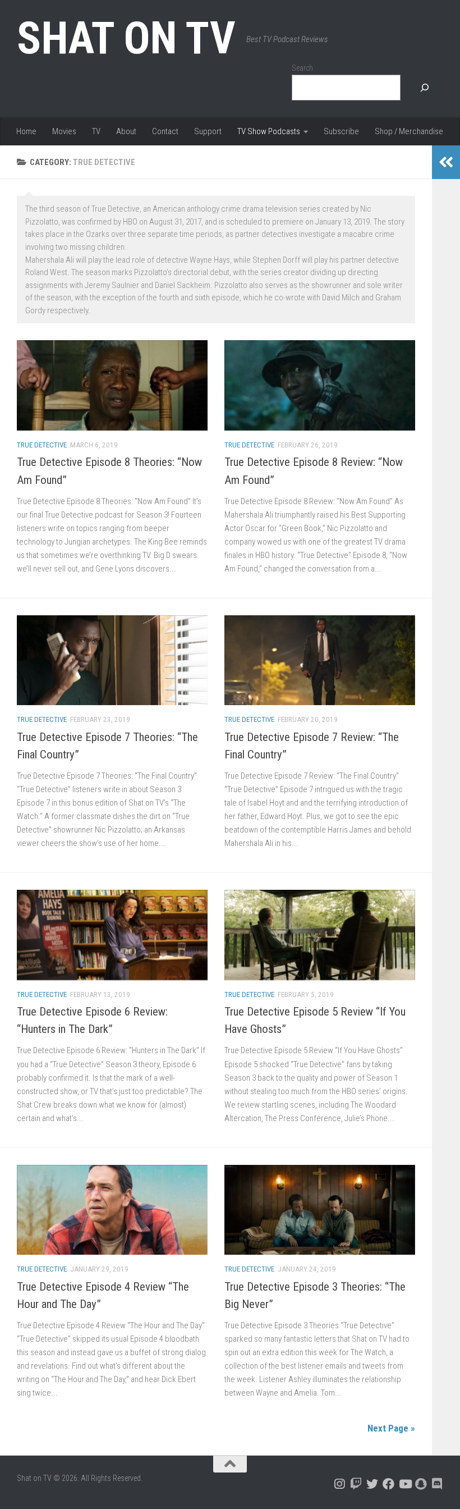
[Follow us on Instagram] (340, 1484)
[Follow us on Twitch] (356, 1484)
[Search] (424, 88)
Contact (165, 131)
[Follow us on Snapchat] (421, 1484)
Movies (64, 131)
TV (96, 131)
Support (208, 131)
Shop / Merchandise (409, 131)
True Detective (42, 445)
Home (26, 131)
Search (302, 67)
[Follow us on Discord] (437, 1484)
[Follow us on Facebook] (388, 1484)
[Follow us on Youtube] (405, 1484)
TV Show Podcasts (268, 131)
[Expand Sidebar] (446, 162)
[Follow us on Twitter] (372, 1484)
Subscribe (341, 131)
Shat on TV (126, 38)
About (126, 131)
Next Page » (391, 1428)
